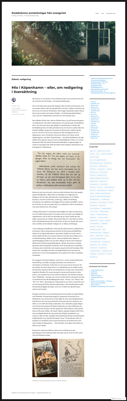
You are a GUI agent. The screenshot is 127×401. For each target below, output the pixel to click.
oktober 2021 (94, 134)
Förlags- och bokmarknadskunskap (100, 196)
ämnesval (109, 253)
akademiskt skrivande (103, 151)
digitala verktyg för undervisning (99, 178)
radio (103, 229)
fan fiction (93, 187)
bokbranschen (103, 166)
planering (100, 226)
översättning (15, 110)
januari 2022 (94, 129)
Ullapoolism (93, 247)
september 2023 (95, 111)
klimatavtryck (94, 205)
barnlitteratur (23, 110)
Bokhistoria (93, 169)
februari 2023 (94, 116)
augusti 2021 (94, 138)
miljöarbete (104, 223)
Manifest (107, 220)
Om (102, 13)
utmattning (101, 253)
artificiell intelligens (106, 154)
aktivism (92, 154)
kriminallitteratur (95, 208)
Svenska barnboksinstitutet (97, 238)
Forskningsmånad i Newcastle (99, 82)
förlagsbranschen (95, 199)
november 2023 (95, 109)
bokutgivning (94, 172)
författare (111, 190)
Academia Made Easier (97, 277)
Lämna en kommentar (18, 114)
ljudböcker (93, 217)
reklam (92, 235)
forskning (92, 190)
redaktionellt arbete (95, 232)
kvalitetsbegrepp (106, 208)
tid (99, 244)
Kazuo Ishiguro (103, 202)
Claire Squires (103, 172)
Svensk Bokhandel (95, 241)
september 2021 (95, 136)
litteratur (92, 214)
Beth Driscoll (93, 166)
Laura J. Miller (94, 211)
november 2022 (95, 118)
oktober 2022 (94, 120)
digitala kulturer (102, 175)
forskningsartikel (102, 190)
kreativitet (102, 205)
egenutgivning (94, 184)
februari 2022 (94, 127)
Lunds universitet (103, 217)
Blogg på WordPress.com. (44, 393)
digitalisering (94, 181)
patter (92, 279)
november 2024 (95, 103)
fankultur (100, 187)
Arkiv (98, 154)
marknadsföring (94, 223)
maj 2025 (93, 101)
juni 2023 (93, 112)
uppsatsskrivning (107, 250)
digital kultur (103, 181)
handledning (105, 199)
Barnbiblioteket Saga (96, 163)
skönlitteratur (99, 235)
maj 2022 (93, 123)
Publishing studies (95, 229)
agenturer (93, 151)
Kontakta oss (110, 13)
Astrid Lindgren (16, 108)
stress (106, 235)
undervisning (102, 247)
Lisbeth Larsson (104, 211)
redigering (15, 112)
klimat (111, 202)
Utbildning (93, 253)
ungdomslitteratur (95, 250)
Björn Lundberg (95, 284)
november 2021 (95, 132)
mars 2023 (94, 114)
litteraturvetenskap (102, 214)
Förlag (92, 193)
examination (104, 184)
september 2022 (95, 121)
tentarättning (106, 241)
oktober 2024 (94, 105)
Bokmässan (101, 169)
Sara (13, 103)
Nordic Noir (94, 272)
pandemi (92, 226)
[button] (45, 358)
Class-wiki (93, 175)
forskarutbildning (109, 187)
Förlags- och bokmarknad (102, 193)
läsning (101, 220)
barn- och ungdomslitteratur (98, 160)
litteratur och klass (96, 275)
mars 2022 (94, 125)
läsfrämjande (93, 220)
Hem (97, 13)
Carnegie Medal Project (97, 270)
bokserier (109, 169)
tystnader (104, 244)
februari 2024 (94, 107)
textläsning (93, 244)
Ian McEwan (93, 202)
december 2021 (95, 131)
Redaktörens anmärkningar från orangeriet (39, 13)
